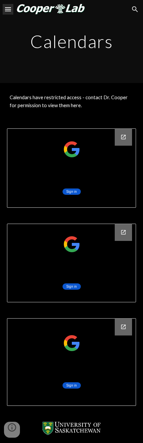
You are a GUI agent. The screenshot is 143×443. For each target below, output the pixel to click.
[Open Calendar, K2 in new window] (123, 232)
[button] (8, 9)
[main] (71, 41)
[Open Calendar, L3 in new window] (123, 326)
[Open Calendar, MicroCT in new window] (123, 137)
